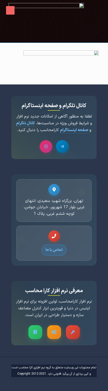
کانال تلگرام (25, 123)
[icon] (18, 383)
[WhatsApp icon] (35, 383)
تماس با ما (54, 250)
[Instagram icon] (24, 383)
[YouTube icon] (29, 383)
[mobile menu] (10, 10)
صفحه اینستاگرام (74, 130)
